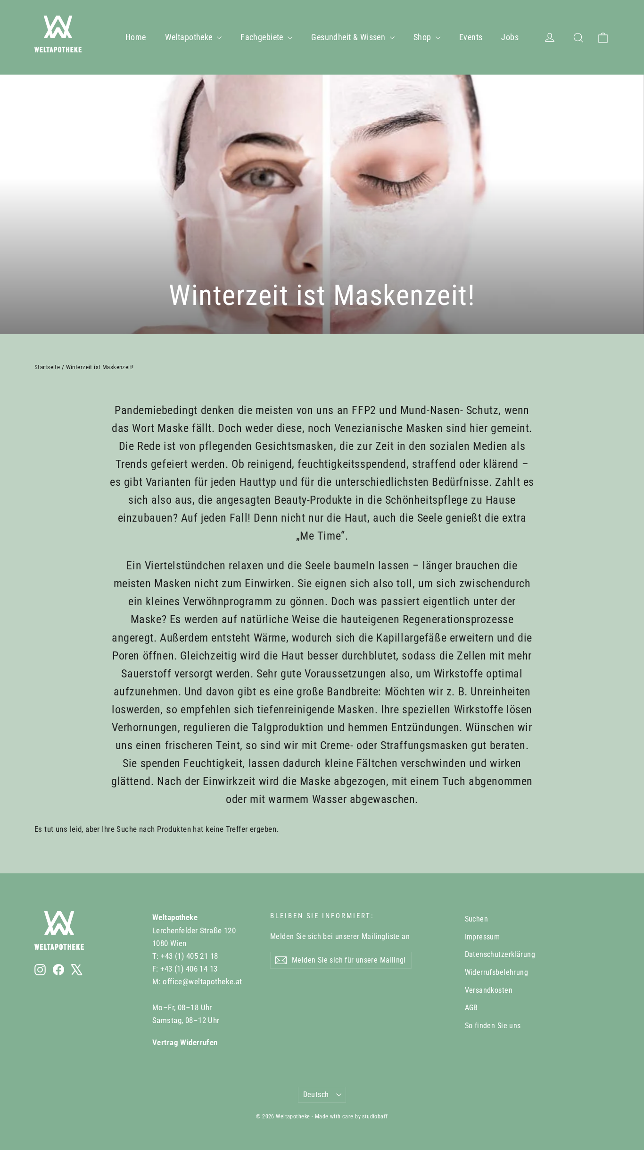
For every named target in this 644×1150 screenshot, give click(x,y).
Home (135, 37)
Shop (423, 37)
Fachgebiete (262, 37)
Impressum (482, 936)
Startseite (47, 367)
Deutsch (316, 1094)
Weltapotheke (190, 37)
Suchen (476, 918)
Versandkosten (489, 990)
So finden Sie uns (493, 1025)
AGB (471, 1007)
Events (471, 37)
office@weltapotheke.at (202, 981)
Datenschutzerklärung (500, 954)
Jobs (510, 37)
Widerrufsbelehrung (496, 972)
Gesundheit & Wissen (349, 37)
